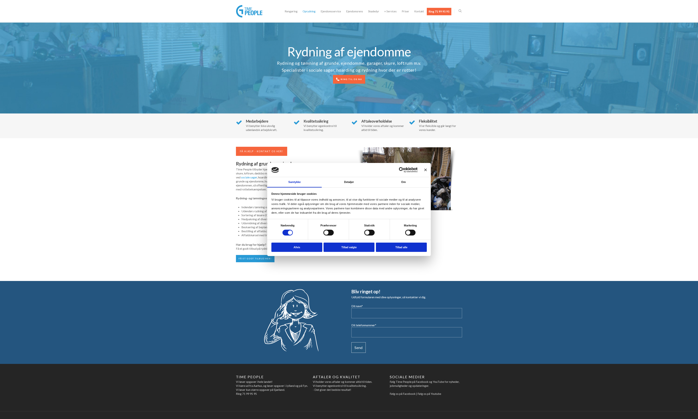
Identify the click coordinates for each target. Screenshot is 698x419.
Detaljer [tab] (349, 181)
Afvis (297, 247)
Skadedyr (373, 11)
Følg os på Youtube (429, 393)
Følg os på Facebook (403, 393)
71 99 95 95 (249, 393)
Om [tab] (403, 181)
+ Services (390, 11)
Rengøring (291, 11)
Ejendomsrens (354, 11)
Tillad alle (401, 247)
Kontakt (419, 11)
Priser (405, 11)
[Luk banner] (425, 170)
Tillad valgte (349, 247)
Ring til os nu (351, 79)
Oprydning (309, 11)
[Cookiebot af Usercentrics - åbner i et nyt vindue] (402, 170)
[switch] (328, 233)
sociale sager (249, 177)
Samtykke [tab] (294, 181)
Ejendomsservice (331, 11)
